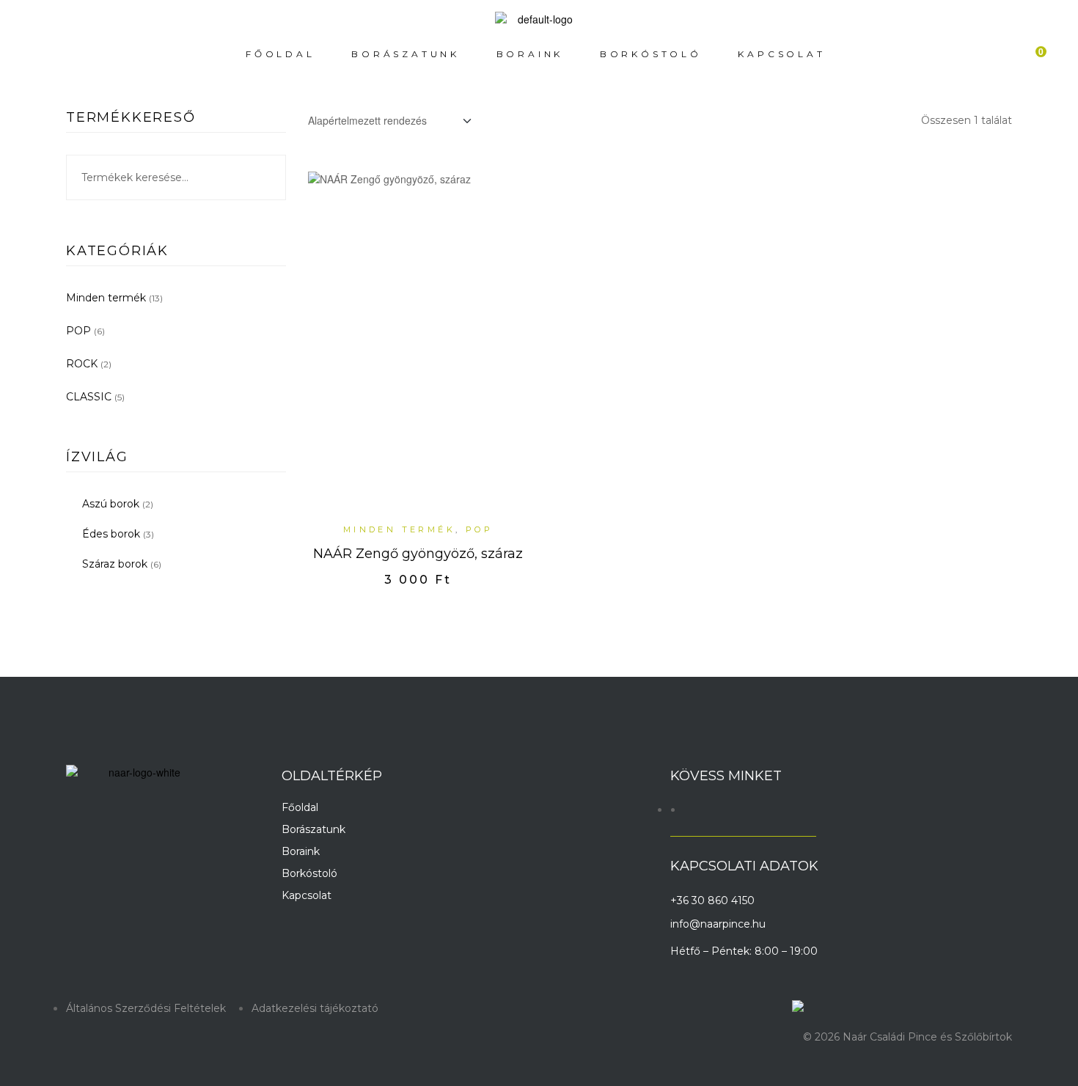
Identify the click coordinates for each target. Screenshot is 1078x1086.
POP (479, 529)
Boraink (301, 851)
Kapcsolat (306, 895)
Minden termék (399, 529)
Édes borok (111, 533)
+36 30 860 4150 (712, 900)
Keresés (266, 177)
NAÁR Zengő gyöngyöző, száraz (418, 554)
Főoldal (300, 807)
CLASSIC (88, 396)
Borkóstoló (309, 873)
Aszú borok (110, 503)
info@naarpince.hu (718, 924)
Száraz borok (114, 563)
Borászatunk (313, 829)
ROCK (82, 363)
